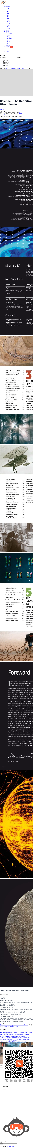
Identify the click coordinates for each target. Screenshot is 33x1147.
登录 (20, 113)
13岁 (8, 25)
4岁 (8, 10)
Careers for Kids (13, 1039)
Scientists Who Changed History (9, 1026)
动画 (12, 1033)
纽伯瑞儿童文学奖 (18, 1033)
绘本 (8, 35)
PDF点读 (2, 1034)
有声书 (2, 1033)
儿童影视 (6, 30)
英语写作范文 (8, 45)
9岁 (8, 18)
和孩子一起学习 (20, 1034)
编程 (8, 42)
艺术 (8, 43)
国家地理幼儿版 (13, 1041)
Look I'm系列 (22, 1039)
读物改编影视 (7, 1033)
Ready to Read (21, 1041)
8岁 (8, 17)
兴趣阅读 (6, 32)
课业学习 (9, 38)
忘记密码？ (12, 1146)
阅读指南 (16, 1037)
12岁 (8, 23)
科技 (8, 40)
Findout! (6, 1041)
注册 (7, 1146)
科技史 (2, 109)
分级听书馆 (8, 47)
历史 (8, 37)
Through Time (10, 1037)
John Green (22, 1037)
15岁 (8, 28)
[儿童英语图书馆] (3, 4)
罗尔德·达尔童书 (27, 1033)
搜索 (19, 57)
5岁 (8, 12)
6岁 (8, 13)
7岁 (8, 15)
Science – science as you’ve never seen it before (14, 1025)
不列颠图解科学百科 (10, 1034)
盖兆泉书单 (7, 7)
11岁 (8, 22)
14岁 (8, 27)
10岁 (8, 20)
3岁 (8, 8)
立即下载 (2, 114)
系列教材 (9, 33)
